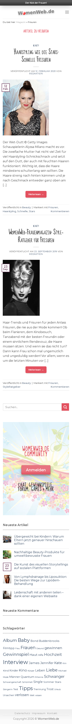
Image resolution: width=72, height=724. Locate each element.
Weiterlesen (36, 194)
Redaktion (36, 73)
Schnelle (22, 211)
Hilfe (40, 655)
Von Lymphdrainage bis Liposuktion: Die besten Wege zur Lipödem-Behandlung (40, 580)
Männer (14, 677)
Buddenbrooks (49, 641)
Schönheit (27, 682)
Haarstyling (9, 211)
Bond (34, 641)
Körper (31, 670)
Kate (58, 663)
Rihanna (39, 677)
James (34, 663)
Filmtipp (9, 648)
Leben (40, 670)
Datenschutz (22, 713)
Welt (32, 695)
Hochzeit (53, 654)
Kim (64, 663)
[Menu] (67, 12)
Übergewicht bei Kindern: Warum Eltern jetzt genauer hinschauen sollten (39, 540)
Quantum (27, 677)
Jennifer (47, 663)
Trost (50, 689)
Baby (24, 640)
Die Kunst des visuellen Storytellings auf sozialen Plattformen (41, 566)
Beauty (36, 46)
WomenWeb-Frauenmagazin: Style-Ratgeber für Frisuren (36, 236)
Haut (33, 655)
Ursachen (8, 695)
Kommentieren (60, 211)
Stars (32, 211)
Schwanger (54, 676)
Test (15, 689)
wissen (38, 695)
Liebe (52, 670)
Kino (23, 670)
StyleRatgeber (11, 386)
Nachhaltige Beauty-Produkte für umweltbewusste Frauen (39, 553)
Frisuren (53, 207)
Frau (17, 648)
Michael (62, 670)
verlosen (22, 695)
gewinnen (53, 648)
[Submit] (65, 407)
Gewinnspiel (16, 654)
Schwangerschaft (12, 682)
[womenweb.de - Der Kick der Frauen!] (36, 12)
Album (10, 640)
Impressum (39, 713)
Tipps (26, 688)
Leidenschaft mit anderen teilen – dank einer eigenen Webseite (39, 594)
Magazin (21, 22)
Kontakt (52, 713)
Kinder (13, 670)
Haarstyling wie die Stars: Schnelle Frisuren (36, 56)
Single (38, 682)
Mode (5, 677)
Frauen (28, 647)
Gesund (40, 648)
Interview (15, 662)
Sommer (48, 681)
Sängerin (8, 689)
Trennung (40, 689)
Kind (6, 670)
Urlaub (57, 689)
